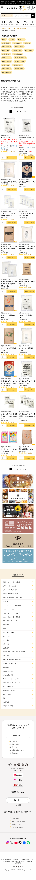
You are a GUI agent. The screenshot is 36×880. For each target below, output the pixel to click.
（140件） (13, 151)
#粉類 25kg (5, 50)
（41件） (12, 185)
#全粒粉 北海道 (19, 69)
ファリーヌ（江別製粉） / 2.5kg (27, 349)
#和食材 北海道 (17, 50)
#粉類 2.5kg (17, 43)
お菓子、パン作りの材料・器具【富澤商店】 (14, 28)
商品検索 (8, 860)
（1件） (12, 354)
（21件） (30, 387)
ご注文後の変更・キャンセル (18, 750)
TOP (2, 860)
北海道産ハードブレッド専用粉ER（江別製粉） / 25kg (9, 248)
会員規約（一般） (17, 824)
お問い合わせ (14, 753)
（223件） (31, 155)
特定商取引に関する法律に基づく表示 (14, 861)
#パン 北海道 (28, 50)
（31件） (12, 387)
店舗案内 (29, 861)
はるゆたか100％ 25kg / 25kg (27, 183)
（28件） (30, 287)
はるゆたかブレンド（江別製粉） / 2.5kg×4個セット (27, 416)
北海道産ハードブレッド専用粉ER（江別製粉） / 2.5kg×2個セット (9, 283)
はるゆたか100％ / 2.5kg (9, 182)
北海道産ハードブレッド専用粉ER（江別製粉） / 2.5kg (27, 248)
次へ (25, 111)
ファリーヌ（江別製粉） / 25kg (9, 349)
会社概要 (19, 805)
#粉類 (4, 39)
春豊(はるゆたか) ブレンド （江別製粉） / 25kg (9, 382)
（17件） (30, 254)
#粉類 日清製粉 (19, 46)
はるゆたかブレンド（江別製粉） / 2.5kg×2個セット (9, 416)
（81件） (30, 321)
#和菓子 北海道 (6, 61)
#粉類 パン (21, 39)
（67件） (12, 254)
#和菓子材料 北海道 (20, 57)
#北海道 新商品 (6, 69)
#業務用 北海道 (18, 54)
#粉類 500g (5, 65)
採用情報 (18, 863)
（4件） (12, 219)
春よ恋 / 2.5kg (5, 137)
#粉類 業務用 (6, 43)
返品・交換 (13, 747)
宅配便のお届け (14, 744)
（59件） (12, 321)
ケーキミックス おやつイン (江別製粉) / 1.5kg (9, 450)
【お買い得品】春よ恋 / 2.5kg (27, 138)
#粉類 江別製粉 (17, 65)
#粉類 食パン (6, 54)
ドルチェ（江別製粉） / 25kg (9, 316)
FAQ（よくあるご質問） (19, 821)
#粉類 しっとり (6, 57)
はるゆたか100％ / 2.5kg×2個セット (9, 214)
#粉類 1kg (27, 43)
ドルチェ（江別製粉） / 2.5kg (27, 316)
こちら (28, 147)
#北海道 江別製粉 (19, 61)
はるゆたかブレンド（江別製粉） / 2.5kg (27, 382)
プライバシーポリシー (18, 827)
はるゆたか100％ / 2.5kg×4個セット (27, 214)
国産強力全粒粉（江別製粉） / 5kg (27, 282)
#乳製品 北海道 (6, 72)
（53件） (30, 354)
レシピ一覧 (15, 860)
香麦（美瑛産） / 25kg (26, 449)
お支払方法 (13, 741)
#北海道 (12, 39)
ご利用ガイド (16, 818)
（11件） (12, 455)
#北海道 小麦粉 (6, 46)
